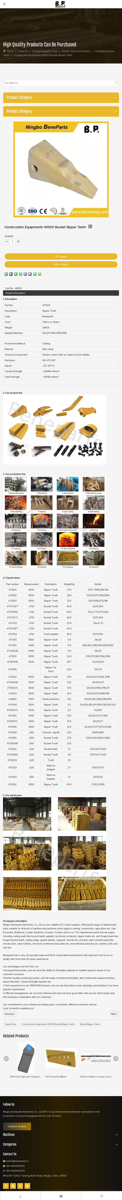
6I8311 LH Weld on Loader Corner (96, 1076)
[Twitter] (20, 1186)
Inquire (63, 256)
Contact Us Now (17, 1126)
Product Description (15, 293)
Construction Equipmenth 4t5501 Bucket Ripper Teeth (48, 1024)
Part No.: (9, 288)
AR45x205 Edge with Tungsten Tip (26, 1076)
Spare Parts (10, 1024)
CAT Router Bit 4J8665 (55, 1076)
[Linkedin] (13, 1186)
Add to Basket (61, 264)
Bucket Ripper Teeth (90, 1024)
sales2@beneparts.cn (17, 1161)
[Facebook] (6, 1186)
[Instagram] (27, 1186)
